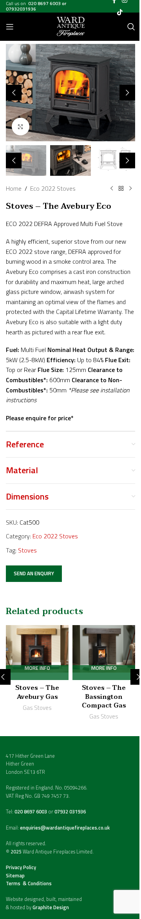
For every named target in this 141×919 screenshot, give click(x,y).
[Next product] (130, 188)
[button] (14, 92)
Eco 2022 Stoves (53, 188)
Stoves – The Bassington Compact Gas (104, 696)
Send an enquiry (34, 573)
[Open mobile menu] (10, 27)
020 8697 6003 (31, 811)
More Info (37, 668)
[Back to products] (121, 188)
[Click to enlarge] (20, 126)
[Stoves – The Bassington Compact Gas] (103, 652)
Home (14, 188)
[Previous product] (111, 188)
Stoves (27, 550)
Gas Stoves (37, 707)
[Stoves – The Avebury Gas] (37, 652)
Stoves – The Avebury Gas (37, 692)
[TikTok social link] (119, 12)
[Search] (131, 27)
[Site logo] (70, 26)
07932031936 (21, 9)
